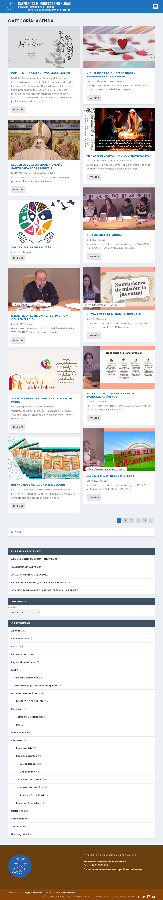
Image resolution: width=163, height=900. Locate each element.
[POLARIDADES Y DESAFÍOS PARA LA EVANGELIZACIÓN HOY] (119, 367)
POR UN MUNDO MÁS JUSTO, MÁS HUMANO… (41, 73)
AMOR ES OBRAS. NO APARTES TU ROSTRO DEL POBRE (42, 400)
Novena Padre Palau (42, 489)
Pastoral (16, 709)
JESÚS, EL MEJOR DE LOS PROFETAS (110, 476)
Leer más (18, 109)
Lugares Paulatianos (23, 662)
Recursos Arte (24, 748)
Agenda (28, 78)
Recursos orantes (61, 489)
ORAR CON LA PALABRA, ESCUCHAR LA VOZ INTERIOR (40, 582)
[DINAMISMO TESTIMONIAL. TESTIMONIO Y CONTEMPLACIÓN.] (44, 289)
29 (144, 520)
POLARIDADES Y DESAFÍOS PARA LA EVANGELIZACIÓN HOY (110, 395)
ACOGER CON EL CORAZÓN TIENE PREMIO (34, 559)
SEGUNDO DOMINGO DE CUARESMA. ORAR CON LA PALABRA (44, 590)
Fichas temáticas (21, 654)
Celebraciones (115, 81)
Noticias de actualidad (44, 173)
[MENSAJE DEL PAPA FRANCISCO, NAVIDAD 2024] (119, 129)
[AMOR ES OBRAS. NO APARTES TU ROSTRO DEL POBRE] (44, 372)
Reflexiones (61, 78)
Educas (15, 646)
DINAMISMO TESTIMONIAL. (105, 235)
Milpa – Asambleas (27, 677)
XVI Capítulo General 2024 (31, 247)
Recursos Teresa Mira (28, 803)
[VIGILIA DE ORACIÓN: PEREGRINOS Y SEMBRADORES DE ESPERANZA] (119, 47)
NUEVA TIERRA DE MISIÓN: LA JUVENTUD (114, 314)
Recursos (16, 740)
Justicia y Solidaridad (44, 78)
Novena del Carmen (30, 779)
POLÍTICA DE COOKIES (52, 896)
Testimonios (18, 826)
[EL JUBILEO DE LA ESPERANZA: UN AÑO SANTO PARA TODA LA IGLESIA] (44, 140)
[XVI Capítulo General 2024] (44, 221)
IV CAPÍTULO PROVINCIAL (30, 701)
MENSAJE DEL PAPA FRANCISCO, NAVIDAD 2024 (119, 156)
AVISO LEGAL (102, 896)
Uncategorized (20, 834)
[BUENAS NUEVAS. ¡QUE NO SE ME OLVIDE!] (44, 458)
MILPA (14, 669)
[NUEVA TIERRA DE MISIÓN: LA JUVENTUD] (119, 288)
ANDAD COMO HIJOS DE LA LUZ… (29, 574)
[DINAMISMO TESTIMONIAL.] (119, 208)
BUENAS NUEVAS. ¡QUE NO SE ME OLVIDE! (39, 485)
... (138, 520)
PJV (18, 724)
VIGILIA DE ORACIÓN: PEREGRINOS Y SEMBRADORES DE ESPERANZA (111, 74)
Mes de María (27, 771)
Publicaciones (19, 732)
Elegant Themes (32, 892)
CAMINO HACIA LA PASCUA (26, 566)
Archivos (13, 607)
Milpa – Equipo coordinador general (37, 685)
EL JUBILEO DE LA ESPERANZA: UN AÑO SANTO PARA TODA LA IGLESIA (36, 166)
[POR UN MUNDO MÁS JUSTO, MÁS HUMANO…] (44, 47)
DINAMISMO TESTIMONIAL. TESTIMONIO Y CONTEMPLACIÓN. (39, 317)
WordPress (69, 892)
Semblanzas (18, 818)
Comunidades (19, 638)
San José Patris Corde (32, 795)
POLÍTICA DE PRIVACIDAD (80, 896)
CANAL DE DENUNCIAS (122, 896)
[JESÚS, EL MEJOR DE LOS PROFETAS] (119, 449)
